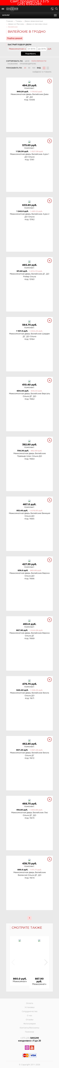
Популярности (38, 61)
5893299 (29, 1038)
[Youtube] (32, 1048)
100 (33, 68)
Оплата (29, 1003)
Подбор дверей (14, 38)
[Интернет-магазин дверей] (12, 9)
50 (29, 68)
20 (25, 68)
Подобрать (30, 54)
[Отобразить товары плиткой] (44, 68)
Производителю (28, 64)
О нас (29, 1015)
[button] (46, 962)
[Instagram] (27, 1048)
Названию (13, 64)
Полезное (29, 1031)
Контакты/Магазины (29, 1027)
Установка (29, 1007)
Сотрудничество (29, 1011)
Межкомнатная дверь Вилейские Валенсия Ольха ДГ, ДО (20, 982)
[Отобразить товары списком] (48, 68)
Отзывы (29, 1019)
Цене (27, 61)
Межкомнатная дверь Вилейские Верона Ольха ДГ (39, 984)
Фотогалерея (29, 1023)
